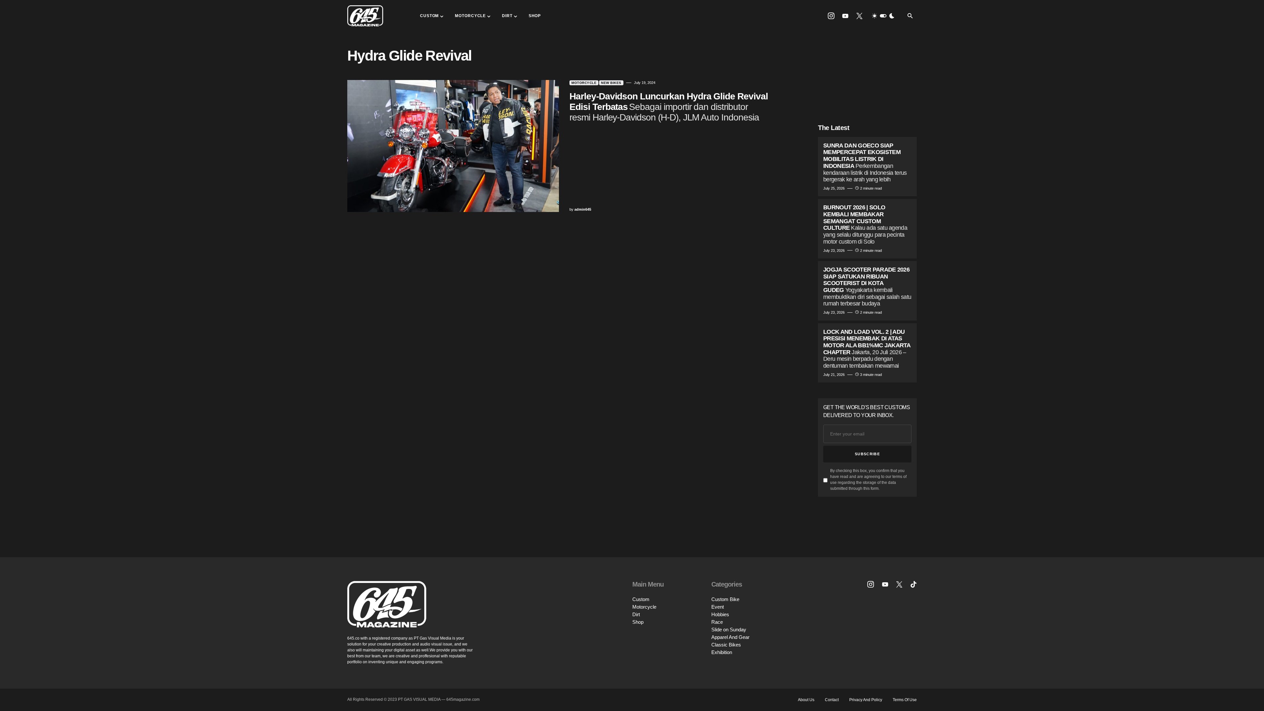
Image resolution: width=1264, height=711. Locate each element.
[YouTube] (845, 16)
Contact (832, 700)
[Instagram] (831, 16)
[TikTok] (913, 584)
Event (717, 606)
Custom (640, 599)
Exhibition (721, 652)
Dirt (636, 614)
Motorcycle (583, 83)
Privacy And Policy (865, 700)
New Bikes (611, 83)
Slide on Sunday (728, 629)
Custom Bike (725, 599)
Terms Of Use (905, 700)
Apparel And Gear (730, 637)
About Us (806, 700)
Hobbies (720, 614)
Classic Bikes (726, 644)
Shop (638, 621)
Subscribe (867, 454)
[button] (883, 16)
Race (717, 621)
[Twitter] (859, 16)
